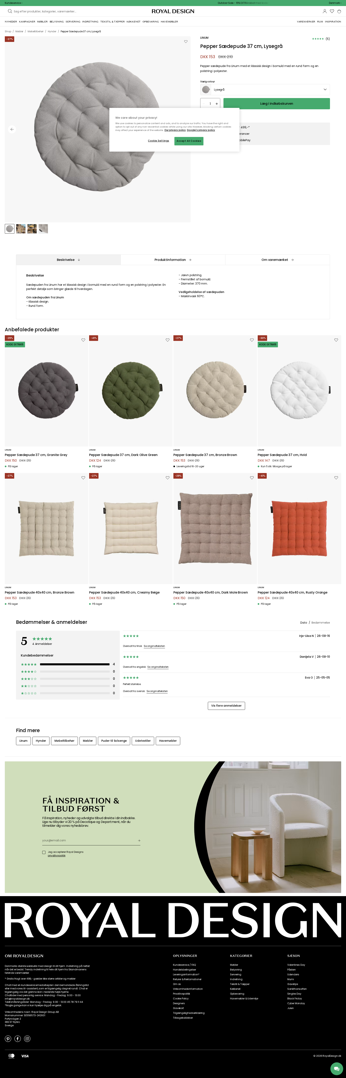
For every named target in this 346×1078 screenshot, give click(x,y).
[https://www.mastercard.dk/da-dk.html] (11, 1056)
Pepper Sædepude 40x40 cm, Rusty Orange (292, 592)
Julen (290, 1008)
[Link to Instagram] (27, 1038)
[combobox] (335, 3)
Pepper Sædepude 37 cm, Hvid (282, 455)
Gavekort (178, 1008)
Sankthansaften (297, 989)
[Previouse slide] (12, 129)
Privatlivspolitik (181, 994)
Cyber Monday (296, 1003)
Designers (179, 1003)
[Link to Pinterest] (8, 1038)
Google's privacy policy (201, 130)
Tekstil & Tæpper (239, 984)
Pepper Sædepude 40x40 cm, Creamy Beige (124, 592)
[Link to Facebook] (17, 1038)
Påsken (291, 970)
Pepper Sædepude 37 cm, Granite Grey (36, 455)
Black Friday (294, 998)
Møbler (234, 965)
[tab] (68, 259)
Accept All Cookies (189, 141)
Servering (235, 974)
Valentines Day (296, 965)
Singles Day (294, 994)
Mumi (290, 979)
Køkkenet (235, 989)
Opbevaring (237, 994)
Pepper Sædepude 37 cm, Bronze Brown (205, 455)
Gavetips (292, 984)
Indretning (236, 979)
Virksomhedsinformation (188, 989)
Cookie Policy (181, 998)
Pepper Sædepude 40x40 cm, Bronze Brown (39, 592)
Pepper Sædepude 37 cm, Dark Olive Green (123, 455)
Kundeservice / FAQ (184, 965)
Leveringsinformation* (186, 974)
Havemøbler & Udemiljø (244, 998)
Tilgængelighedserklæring (189, 1013)
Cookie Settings (158, 140)
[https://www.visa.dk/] (25, 1056)
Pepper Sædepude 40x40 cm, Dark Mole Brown (210, 592)
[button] (335, 3)
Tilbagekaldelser (183, 1018)
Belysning (236, 970)
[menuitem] (11, 21)
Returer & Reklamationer (187, 979)
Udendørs (293, 974)
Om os (177, 984)
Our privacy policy (175, 130)
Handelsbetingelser (184, 970)
